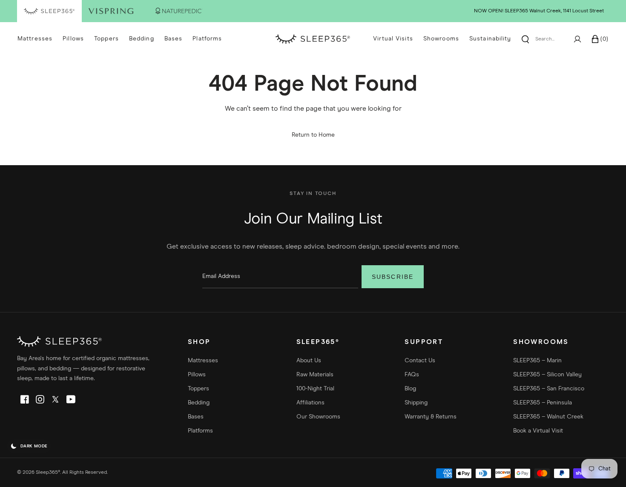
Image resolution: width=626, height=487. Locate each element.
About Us (308, 361)
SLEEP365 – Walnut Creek (548, 417)
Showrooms (441, 39)
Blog (410, 389)
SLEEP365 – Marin (537, 361)
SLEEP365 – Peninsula (542, 403)
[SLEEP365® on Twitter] (55, 399)
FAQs (412, 375)
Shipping (416, 403)
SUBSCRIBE (393, 276)
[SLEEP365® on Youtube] (70, 399)
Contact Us (420, 361)
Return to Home (313, 135)
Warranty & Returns (431, 417)
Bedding (141, 39)
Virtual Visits (393, 39)
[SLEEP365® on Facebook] (24, 399)
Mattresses (34, 39)
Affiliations (310, 403)
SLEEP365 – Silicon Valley (547, 375)
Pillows (73, 39)
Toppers (106, 39)
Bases (173, 39)
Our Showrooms (318, 417)
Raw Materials (314, 375)
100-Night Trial (315, 389)
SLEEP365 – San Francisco (548, 389)
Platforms (207, 39)
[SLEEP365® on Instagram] (40, 399)
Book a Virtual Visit (538, 431)
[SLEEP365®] (313, 39)
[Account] (577, 39)
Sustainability (490, 39)
